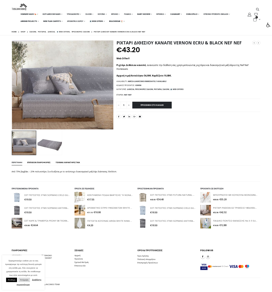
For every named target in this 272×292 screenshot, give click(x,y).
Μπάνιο (114, 14)
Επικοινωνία (80, 265)
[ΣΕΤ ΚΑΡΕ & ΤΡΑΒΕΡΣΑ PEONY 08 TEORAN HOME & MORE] (17, 223)
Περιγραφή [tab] (17, 162)
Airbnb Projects (29, 21)
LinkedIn (129, 116)
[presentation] (12, 85)
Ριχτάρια (158, 89)
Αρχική (77, 255)
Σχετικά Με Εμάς (82, 262)
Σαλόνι (88, 14)
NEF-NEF (128, 95)
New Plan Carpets (52, 21)
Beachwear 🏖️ (116, 21)
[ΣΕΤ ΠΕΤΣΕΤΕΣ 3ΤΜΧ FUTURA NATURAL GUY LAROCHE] (142, 197)
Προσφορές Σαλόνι (144, 89)
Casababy (175, 14)
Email (140, 116)
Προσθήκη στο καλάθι (152, 105)
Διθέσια (130, 89)
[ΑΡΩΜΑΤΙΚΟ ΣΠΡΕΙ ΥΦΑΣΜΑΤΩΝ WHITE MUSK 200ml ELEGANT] (80, 210)
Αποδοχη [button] (11, 280)
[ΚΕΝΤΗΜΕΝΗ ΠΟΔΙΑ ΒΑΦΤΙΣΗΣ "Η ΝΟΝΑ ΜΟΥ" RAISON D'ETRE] (80, 197)
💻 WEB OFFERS (96, 21)
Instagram (208, 256)
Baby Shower (143, 14)
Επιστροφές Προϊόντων (147, 262)
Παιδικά (127, 14)
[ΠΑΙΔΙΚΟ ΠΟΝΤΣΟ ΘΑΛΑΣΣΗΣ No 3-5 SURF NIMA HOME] (205, 223)
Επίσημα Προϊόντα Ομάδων (216, 14)
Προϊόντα (79, 259)
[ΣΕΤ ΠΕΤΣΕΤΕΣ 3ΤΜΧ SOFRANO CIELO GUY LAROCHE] (17, 197)
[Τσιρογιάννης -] (19, 7)
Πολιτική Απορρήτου (146, 259)
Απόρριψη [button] (24, 280)
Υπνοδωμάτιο (73, 14)
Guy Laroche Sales (51, 14)
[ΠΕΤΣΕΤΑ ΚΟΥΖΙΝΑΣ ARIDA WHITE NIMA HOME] (80, 223)
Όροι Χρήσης (143, 256)
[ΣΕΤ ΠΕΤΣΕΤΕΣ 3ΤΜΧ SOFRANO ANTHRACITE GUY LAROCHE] (17, 210)
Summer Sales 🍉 (28, 14)
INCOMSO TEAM (53, 284)
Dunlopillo (191, 14)
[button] (268, 25)
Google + (134, 116)
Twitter (124, 116)
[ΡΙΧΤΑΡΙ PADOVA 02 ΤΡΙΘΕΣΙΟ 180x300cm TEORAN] (205, 210)
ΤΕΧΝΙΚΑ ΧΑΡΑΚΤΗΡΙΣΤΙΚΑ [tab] (68, 162)
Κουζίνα (101, 14)
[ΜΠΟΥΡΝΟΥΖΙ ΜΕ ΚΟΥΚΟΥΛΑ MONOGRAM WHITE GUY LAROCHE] (205, 197)
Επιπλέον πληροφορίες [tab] (39, 162)
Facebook (118, 116)
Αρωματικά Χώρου (75, 21)
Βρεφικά (160, 14)
